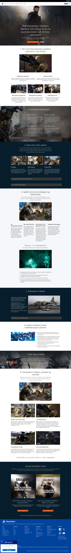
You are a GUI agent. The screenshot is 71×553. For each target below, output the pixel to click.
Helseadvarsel (49, 532)
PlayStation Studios (5, 530)
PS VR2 (15, 530)
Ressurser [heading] (49, 526)
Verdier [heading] (26, 526)
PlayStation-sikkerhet (39, 529)
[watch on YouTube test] (49, 219)
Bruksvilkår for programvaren (64, 550)
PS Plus (14, 3)
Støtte (24, 3)
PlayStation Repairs (39, 532)
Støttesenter (38, 528)
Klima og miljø (27, 528)
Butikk (5, 3)
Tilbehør (17, 3)
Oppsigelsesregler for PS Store (51, 529)
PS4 (14, 529)
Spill (10, 3)
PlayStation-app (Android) (62, 537)
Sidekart (45, 550)
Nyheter (21, 3)
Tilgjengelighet (27, 529)
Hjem (3, 523)
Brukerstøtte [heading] (38, 526)
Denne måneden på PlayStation (10, 523)
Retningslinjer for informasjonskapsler (53, 550)
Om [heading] (3, 526)
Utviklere (48, 533)
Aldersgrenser (49, 530)
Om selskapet (4, 533)
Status (37, 530)
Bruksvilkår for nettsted (40, 550)
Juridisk (27, 550)
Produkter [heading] (15, 526)
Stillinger (3, 529)
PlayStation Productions (6, 532)
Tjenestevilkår (49, 528)
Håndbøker (37, 536)
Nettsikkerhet (27, 530)
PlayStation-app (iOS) (61, 536)
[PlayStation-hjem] (2, 3)
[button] (35, 211)
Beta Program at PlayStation (62, 538)
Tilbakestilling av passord (40, 533)
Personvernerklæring (32, 550)
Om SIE (3, 528)
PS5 (8, 3)
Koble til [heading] (59, 526)
